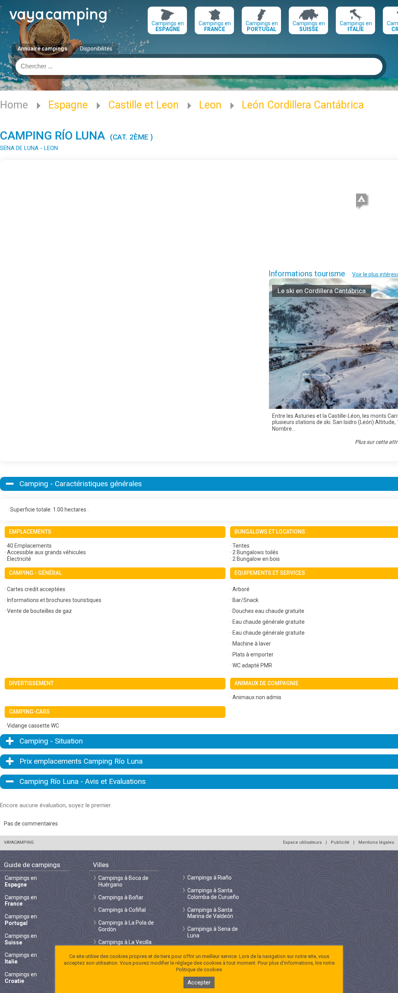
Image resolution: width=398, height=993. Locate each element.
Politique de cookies (199, 969)
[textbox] (199, 66)
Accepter (199, 982)
